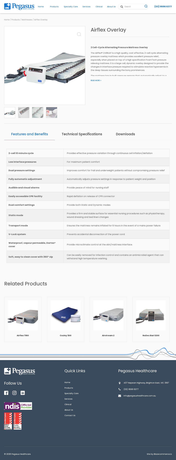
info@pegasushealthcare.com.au (140, 395)
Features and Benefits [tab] (29, 134)
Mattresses (27, 19)
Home (7, 19)
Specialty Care (71, 6)
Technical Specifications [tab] (82, 134)
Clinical (99, 6)
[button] (78, 33)
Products (54, 6)
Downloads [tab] (125, 134)
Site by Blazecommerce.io (159, 454)
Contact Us (69, 415)
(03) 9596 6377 (163, 6)
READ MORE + (96, 80)
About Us (68, 410)
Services (86, 6)
